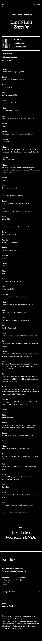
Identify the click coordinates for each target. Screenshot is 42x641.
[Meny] (39, 5)
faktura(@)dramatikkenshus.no (14, 571)
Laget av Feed (7, 606)
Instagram (6, 580)
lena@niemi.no (18, 43)
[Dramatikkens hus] (11, 5)
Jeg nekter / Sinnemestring (14, 632)
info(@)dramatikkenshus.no (12, 568)
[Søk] (35, 5)
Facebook (6, 577)
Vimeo (4, 585)
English (4, 603)
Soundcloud (6, 582)
